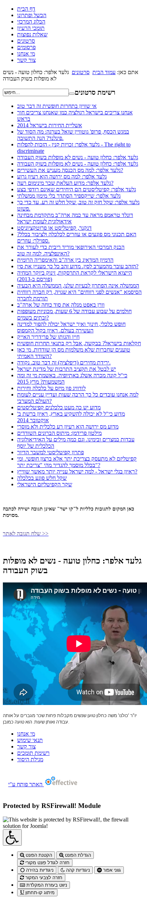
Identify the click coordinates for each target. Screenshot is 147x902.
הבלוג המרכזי (31, 22)
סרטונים (26, 41)
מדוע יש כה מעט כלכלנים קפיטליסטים (59, 407)
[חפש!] (72, 94)
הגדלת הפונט (77, 855)
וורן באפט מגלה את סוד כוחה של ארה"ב (61, 305)
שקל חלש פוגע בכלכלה (42, 478)
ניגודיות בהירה (39, 870)
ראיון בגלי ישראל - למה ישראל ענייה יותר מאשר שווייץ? (77, 471)
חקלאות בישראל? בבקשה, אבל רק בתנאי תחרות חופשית (79, 343)
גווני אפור (111, 870)
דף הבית (26, 9)
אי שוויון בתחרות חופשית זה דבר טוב (57, 106)
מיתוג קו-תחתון (39, 892)
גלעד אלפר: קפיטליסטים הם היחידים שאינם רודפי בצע (76, 189)
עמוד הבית (104, 72)
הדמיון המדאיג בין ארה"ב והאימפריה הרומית (65, 260)
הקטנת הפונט (38, 855)
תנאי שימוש (30, 740)
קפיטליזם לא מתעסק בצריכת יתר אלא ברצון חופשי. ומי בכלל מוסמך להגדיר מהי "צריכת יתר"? (77, 462)
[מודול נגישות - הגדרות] (12, 837)
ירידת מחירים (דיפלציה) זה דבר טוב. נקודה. (64, 362)
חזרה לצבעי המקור (43, 877)
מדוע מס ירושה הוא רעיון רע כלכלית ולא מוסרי (67, 427)
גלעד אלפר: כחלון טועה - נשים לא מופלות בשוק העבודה (77, 157)
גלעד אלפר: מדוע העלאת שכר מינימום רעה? (65, 183)
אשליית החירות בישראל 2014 (49, 125)
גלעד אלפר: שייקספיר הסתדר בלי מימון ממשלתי (69, 196)
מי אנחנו (26, 54)
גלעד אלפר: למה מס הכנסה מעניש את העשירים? (70, 170)
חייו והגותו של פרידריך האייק (48, 337)
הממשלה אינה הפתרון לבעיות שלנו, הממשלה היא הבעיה (78, 285)
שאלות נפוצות (32, 34)
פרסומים (26, 47)
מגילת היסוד (30, 759)
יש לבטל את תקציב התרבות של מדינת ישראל (66, 369)
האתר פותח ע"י (26, 784)
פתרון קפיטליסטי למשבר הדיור (50, 452)
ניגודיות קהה (77, 870)
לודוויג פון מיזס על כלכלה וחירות (51, 388)
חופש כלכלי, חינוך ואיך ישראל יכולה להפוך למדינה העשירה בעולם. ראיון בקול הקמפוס (71, 327)
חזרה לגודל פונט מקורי (47, 862)
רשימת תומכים (33, 753)
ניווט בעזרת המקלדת (46, 885)
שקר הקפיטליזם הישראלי (44, 484)
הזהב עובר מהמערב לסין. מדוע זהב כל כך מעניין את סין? (77, 266)
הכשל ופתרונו (31, 15)
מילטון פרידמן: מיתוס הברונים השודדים (59, 433)
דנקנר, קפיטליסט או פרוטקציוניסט (54, 228)
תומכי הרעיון (31, 28)
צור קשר (26, 60)
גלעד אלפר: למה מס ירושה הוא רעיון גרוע (62, 176)
